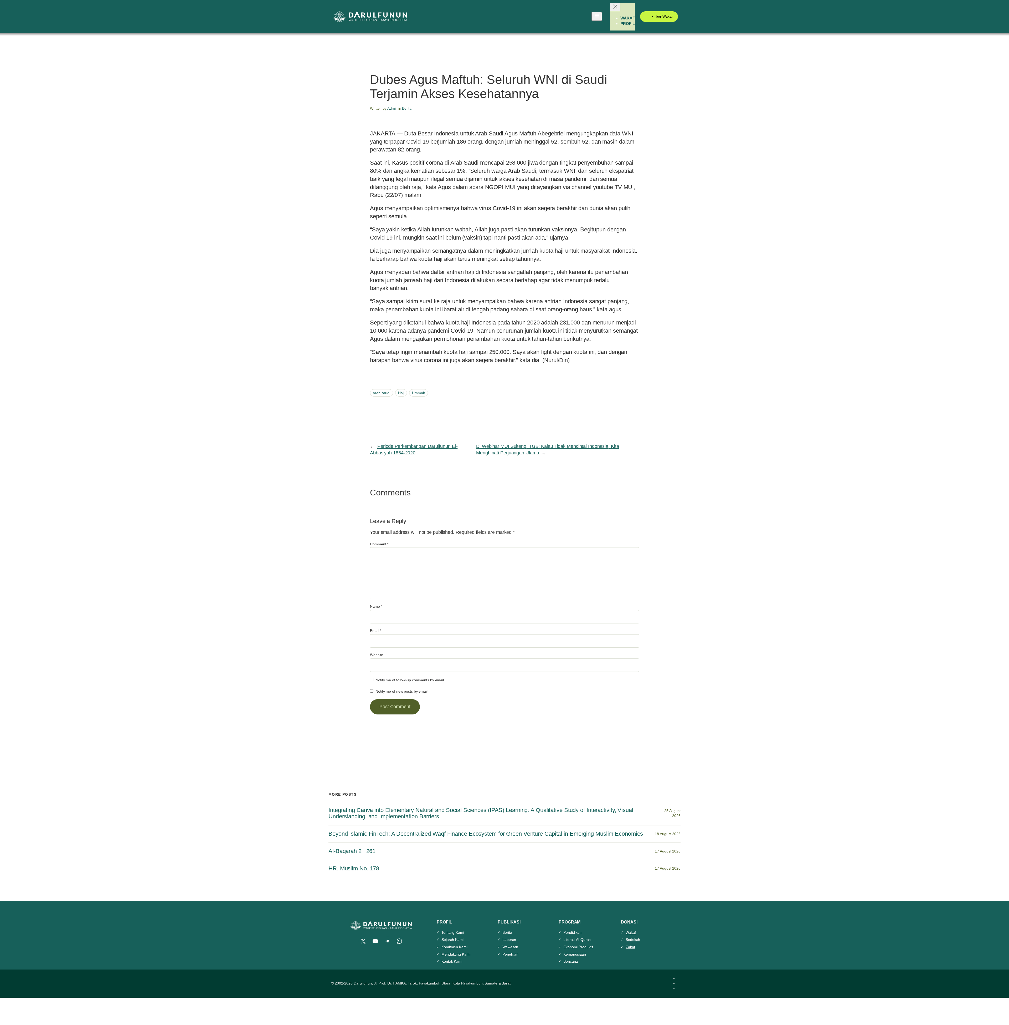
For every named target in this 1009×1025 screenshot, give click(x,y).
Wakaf (631, 932)
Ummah (418, 393)
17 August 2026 (668, 851)
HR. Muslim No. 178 (353, 868)
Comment (379, 544)
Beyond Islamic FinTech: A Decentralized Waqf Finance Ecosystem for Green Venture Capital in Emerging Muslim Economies (485, 834)
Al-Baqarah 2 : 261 (351, 851)
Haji (401, 393)
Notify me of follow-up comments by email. (410, 680)
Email (375, 630)
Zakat (630, 947)
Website (376, 655)
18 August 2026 (668, 834)
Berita (406, 108)
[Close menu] (615, 7)
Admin (392, 108)
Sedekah (633, 939)
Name (376, 606)
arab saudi (381, 393)
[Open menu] (596, 16)
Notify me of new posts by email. (402, 691)
